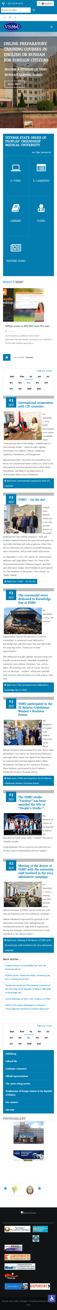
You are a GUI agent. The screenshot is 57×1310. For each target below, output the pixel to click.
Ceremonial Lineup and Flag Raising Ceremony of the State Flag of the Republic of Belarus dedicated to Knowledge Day (28, 989)
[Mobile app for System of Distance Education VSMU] (23, 305)
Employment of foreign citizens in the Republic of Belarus (29, 1093)
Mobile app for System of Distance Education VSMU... (23, 328)
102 (11, 382)
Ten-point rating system (18, 1083)
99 (31, 376)
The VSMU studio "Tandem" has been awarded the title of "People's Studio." (32, 802)
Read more (14, 84)
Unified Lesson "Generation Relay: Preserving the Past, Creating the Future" (27, 977)
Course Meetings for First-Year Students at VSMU (28, 999)
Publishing (11, 1053)
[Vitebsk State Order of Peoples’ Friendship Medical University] (20, 26)
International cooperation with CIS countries (35, 404)
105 (37, 382)
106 (46, 382)
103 (19, 382)
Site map (10, 1109)
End (39, 389)
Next (29, 389)
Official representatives (17, 1076)
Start (12, 376)
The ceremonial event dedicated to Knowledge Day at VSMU (34, 599)
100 (39, 376)
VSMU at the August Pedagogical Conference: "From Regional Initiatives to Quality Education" (27, 1007)
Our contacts (12, 1102)
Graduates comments (16, 1068)
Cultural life (11, 1061)
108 (20, 389)
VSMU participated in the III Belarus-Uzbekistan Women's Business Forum (35, 709)
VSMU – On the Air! (31, 499)
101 (48, 376)
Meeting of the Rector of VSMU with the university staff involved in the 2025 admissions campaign (36, 871)
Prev (22, 376)
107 (11, 389)
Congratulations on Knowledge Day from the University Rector (25, 967)
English (48, 3)
